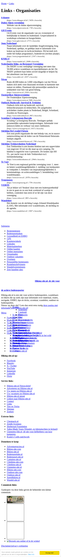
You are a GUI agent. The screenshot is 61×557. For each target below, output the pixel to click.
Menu (3, 313)
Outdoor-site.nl (13, 475)
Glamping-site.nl (14, 467)
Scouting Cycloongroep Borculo (16, 118)
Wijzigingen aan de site (28, 340)
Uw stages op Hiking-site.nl (19, 391)
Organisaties (12, 254)
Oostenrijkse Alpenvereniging (15, 95)
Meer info (31, 554)
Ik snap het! (49, 553)
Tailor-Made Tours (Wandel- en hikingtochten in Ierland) (32, 429)
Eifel (20, 317)
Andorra (22, 325)
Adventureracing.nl (15, 446)
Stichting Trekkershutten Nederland (18, 144)
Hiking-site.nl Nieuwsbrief (19, 386)
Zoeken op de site (20, 348)
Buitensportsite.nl (14, 454)
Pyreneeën (23, 315)
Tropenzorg (6, 180)
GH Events (6, 30)
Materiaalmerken (14, 246)
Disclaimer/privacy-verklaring (14, 546)
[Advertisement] (17, 277)
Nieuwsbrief (18, 346)
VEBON (5, 185)
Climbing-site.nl (14, 464)
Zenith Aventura (14, 424)
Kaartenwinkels (14, 241)
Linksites (11, 244)
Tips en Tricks (13, 406)
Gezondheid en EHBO (17, 236)
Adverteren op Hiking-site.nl (19, 388)
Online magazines (15, 251)
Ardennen (22, 309)
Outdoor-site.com (14, 472)
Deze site (16, 327)
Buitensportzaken (14, 233)
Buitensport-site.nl (15, 457)
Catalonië (22, 312)
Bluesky (10, 363)
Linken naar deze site (27, 338)
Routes (15, 307)
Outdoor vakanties (15, 256)
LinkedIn (11, 373)
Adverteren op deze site (28, 333)
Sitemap (16, 343)
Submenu (5, 226)
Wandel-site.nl (13, 480)
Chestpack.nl (12, 421)
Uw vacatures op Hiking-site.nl (21, 393)
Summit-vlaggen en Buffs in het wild (34, 335)
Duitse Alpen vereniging (12, 22)
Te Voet (5, 162)
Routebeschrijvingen (16, 264)
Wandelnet (6, 200)
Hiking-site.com (14, 470)
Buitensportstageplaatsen (23, 343)
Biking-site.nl (13, 451)
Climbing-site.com (15, 462)
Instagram (11, 328)
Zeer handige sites (15, 269)
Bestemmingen (13, 231)
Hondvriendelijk (25, 320)
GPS (9, 238)
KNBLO (5, 59)
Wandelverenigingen (16, 267)
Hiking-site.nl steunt (16, 396)
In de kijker (17, 315)
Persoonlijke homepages (18, 262)
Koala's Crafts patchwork (18, 437)
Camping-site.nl (14, 459)
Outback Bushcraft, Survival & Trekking (21, 102)
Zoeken (10, 411)
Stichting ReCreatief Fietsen (14, 131)
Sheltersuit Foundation (17, 426)
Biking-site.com (14, 449)
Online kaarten (13, 249)
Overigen (11, 259)
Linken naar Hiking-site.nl (18, 398)
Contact (15, 351)
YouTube (11, 368)
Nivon (4, 79)
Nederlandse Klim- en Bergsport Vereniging (22, 64)
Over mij (22, 330)
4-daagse (5, 17)
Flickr (9, 333)
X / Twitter (12, 366)
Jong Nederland (9, 43)
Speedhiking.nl (13, 477)
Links (11, 3)
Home (4, 3)
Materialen (17, 317)
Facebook (11, 317)
